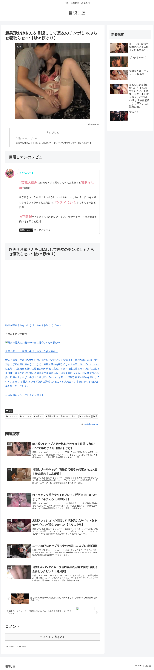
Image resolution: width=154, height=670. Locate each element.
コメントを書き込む (53, 637)
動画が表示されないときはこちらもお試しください (33, 325)
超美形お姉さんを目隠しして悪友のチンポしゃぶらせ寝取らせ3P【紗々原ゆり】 (54, 142)
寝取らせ (39, 416)
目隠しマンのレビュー (26, 138)
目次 (48, 132)
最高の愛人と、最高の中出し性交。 (62, 416)
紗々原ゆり (86, 416)
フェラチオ (26, 416)
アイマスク (12, 416)
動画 (10, 411)
